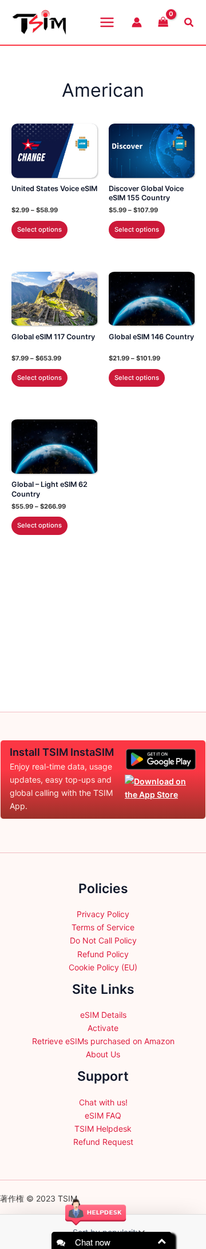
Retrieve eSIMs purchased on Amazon (103, 1041)
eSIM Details (103, 1015)
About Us (103, 1054)
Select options (39, 229)
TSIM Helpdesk (103, 1128)
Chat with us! (103, 1102)
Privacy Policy (103, 914)
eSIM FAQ (103, 1115)
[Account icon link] (137, 22)
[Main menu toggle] (107, 22)
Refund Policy (103, 954)
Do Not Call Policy (103, 940)
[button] (189, 22)
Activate (103, 1028)
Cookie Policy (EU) (103, 967)
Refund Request (103, 1142)
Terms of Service (103, 927)
